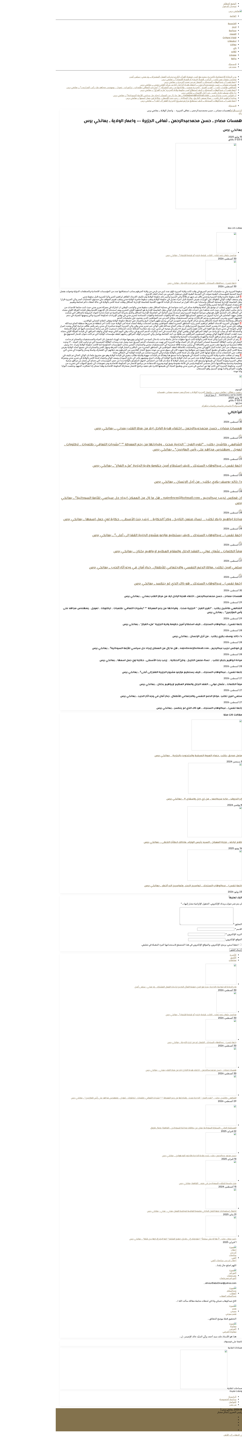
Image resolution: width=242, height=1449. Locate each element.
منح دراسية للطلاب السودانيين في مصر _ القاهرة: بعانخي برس (207, 1183)
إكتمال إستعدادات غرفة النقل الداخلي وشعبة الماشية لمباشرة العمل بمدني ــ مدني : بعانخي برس (191, 1211)
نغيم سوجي (231, 1313)
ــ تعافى (231, 392)
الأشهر (233, 957)
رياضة (233, 59)
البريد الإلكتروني (234, 934)
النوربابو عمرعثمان (228, 1278)
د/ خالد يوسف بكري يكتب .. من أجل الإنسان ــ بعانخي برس (208, 92)
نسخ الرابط (210, 395)
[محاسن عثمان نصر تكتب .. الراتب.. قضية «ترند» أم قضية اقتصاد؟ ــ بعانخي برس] (226, 252)
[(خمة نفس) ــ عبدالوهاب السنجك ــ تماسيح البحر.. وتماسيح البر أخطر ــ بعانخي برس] (214, 879)
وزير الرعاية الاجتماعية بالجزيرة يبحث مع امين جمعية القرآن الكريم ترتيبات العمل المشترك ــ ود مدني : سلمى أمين (182, 76)
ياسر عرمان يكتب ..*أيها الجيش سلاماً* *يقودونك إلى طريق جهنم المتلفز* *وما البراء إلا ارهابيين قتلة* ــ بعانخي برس (182, 1239)
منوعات (232, 55)
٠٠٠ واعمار (210, 392)
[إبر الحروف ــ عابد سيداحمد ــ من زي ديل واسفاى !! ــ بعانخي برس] (215, 793)
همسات (161, 392)
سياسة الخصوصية (227, 1399)
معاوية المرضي (229, 1331)
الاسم (238, 929)
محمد (176, 392)
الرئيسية (238, 110)
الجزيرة (201, 392)
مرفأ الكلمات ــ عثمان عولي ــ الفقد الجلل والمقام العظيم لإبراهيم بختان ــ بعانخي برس (177, 551)
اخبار (234, 27)
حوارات (233, 45)
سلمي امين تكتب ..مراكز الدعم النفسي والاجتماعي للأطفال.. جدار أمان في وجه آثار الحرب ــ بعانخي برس (165, 567)
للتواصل (232, 1402)
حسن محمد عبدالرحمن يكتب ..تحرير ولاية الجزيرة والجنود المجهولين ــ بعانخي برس (199, 1156)
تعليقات (232, 960)
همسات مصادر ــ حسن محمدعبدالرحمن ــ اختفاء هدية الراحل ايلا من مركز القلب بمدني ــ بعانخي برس (188, 84)
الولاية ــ (194, 392)
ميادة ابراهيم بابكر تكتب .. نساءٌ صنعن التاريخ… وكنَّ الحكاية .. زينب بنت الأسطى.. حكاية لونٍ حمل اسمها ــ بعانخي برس (181, 98)
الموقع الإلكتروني (234, 939)
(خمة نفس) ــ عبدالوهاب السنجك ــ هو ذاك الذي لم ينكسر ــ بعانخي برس (188, 583)
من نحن (232, 1404)
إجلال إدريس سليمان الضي (223, 1260)
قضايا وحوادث (229, 38)
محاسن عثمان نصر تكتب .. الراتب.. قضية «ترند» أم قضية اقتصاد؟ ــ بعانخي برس (198, 79)
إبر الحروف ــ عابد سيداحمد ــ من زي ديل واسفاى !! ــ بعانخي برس (204, 799)
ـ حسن (239, 392)
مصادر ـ (169, 392)
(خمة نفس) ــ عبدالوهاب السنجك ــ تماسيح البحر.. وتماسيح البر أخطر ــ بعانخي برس (193, 886)
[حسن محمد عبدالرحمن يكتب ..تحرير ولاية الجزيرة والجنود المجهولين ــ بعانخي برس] (221, 1152)
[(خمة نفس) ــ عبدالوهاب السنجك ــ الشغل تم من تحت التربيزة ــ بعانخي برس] (221, 280)
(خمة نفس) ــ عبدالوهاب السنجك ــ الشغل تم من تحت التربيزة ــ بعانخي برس (200, 82)
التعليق (237, 924)
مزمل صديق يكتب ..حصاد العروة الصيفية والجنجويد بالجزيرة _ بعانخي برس (198, 756)
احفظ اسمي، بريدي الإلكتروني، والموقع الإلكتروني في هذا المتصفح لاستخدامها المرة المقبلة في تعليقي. (190, 944)
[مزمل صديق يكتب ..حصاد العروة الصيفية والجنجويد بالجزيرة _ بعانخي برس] (217, 749)
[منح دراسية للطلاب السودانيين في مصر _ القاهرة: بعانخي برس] (221, 1180)
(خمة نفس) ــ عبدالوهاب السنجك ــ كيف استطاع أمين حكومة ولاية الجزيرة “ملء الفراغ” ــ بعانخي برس (188, 90)
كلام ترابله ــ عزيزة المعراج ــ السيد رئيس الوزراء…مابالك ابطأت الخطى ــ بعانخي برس (193, 842)
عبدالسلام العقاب (228, 1296)
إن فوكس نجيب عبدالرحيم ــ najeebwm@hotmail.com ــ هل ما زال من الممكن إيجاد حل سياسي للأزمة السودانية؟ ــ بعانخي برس (174, 95)
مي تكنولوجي (213, 1409)
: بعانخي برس (221, 392)
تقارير (233, 52)
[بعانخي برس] (235, 11)
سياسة (232, 31)
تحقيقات (232, 41)
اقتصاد (233, 34)
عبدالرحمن (184, 392)
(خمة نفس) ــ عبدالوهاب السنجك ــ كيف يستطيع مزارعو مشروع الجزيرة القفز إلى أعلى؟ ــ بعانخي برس (188, 100)
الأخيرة (233, 955)
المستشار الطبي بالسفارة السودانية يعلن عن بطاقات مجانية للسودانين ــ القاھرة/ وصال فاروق (193, 1128)
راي (234, 48)
